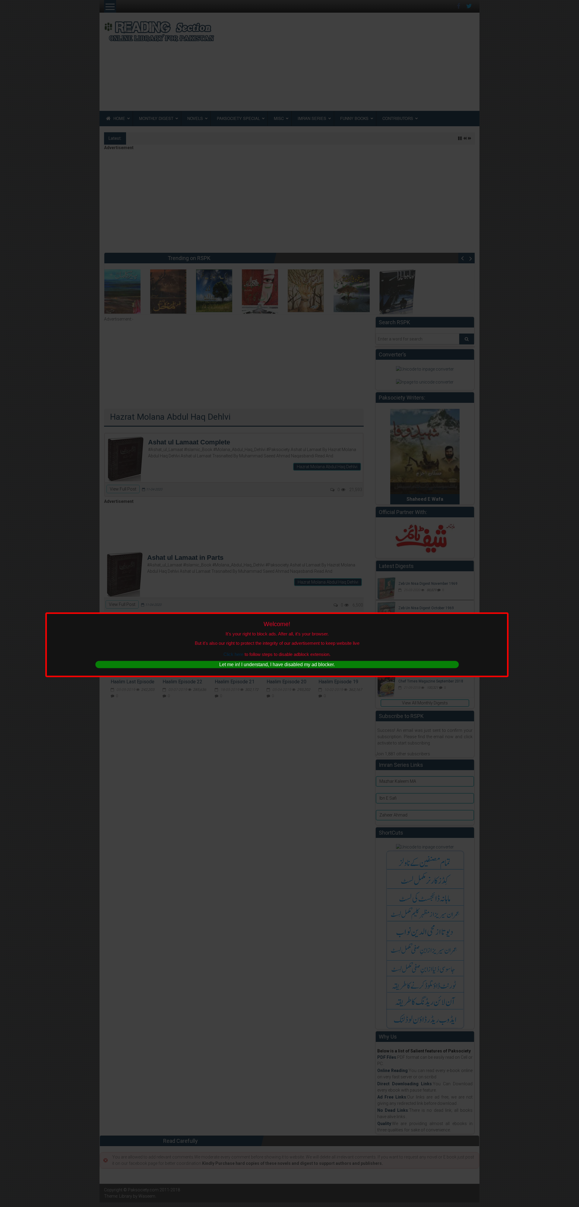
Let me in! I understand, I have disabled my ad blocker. (277, 664)
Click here (233, 654)
